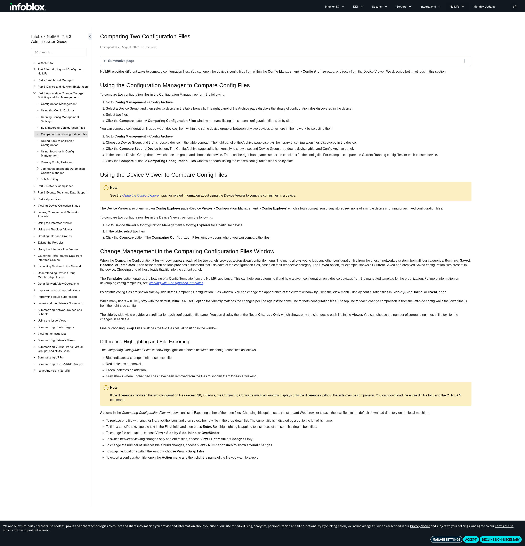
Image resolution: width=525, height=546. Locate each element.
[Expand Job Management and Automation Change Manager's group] (37, 168)
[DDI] (362, 7)
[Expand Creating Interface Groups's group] (34, 236)
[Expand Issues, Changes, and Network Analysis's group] (34, 212)
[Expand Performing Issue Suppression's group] (34, 296)
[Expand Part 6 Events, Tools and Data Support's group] (34, 192)
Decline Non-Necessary (500, 539)
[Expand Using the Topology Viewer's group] (34, 229)
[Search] (514, 6)
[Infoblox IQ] (343, 7)
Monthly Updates (484, 6)
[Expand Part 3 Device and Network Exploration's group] (34, 86)
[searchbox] (59, 52)
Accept (471, 539)
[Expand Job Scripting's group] (37, 179)
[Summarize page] (464, 61)
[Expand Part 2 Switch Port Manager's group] (34, 80)
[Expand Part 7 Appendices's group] (34, 199)
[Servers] (410, 7)
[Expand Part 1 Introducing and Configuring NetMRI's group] (34, 69)
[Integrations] (439, 7)
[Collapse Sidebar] (90, 266)
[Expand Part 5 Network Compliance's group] (34, 186)
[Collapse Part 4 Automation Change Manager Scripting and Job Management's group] (34, 93)
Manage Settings (446, 539)
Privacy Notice (420, 526)
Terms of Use (504, 526)
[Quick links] (28, 6)
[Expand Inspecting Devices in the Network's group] (34, 266)
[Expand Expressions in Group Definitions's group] (34, 290)
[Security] (386, 7)
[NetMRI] (463, 7)
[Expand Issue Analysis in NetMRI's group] (34, 370)
